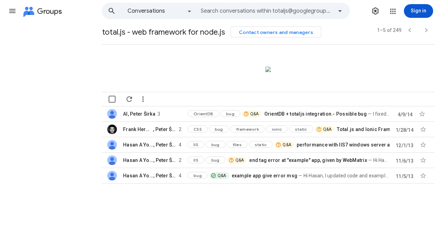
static (301, 129)
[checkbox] (112, 99)
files (237, 144)
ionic (277, 129)
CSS (198, 129)
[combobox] (266, 11)
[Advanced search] (340, 11)
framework (247, 129)
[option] (160, 11)
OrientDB (203, 113)
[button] (12, 11)
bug (230, 113)
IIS (196, 144)
